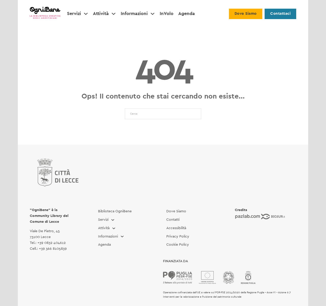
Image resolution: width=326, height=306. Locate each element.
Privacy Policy (177, 236)
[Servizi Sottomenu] (86, 13)
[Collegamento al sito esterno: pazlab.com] (247, 216)
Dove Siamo (246, 14)
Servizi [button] (74, 13)
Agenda (186, 13)
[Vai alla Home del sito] (45, 14)
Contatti (173, 219)
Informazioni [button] (134, 13)
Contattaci (280, 14)
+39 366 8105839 (53, 249)
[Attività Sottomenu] (113, 13)
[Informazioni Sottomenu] (152, 13)
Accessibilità (176, 228)
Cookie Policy (177, 244)
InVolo (166, 13)
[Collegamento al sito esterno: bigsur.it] (273, 216)
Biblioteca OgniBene (115, 211)
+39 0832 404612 (51, 243)
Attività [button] (101, 13)
